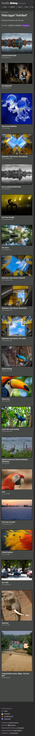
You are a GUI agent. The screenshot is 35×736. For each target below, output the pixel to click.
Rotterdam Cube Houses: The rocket (14, 338)
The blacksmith (7, 86)
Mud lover (5, 623)
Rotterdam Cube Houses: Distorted (13, 278)
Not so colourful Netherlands (11, 187)
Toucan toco (6, 399)
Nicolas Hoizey (13, 723)
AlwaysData (14, 733)
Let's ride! (5, 582)
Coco (3, 492)
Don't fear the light (8, 217)
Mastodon (7, 719)
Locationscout (8, 716)
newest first (18, 25)
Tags (6, 12)
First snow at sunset (8, 522)
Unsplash (7, 714)
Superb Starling (7, 369)
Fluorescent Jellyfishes (9, 126)
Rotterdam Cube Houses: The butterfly (14, 156)
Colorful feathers (7, 552)
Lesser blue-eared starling (10, 429)
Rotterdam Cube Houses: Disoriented (14, 308)
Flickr (6, 711)
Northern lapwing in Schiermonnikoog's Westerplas (15, 460)
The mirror (5, 248)
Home (2, 12)
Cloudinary (20, 728)
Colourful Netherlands (9, 55)
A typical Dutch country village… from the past (15, 674)
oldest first (11, 25)
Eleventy (13, 725)
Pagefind (19, 730)
